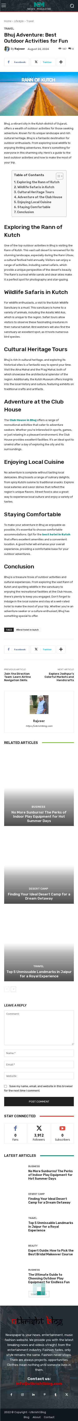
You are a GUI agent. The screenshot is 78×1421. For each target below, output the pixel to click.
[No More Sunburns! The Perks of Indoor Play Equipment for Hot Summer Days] (39, 787)
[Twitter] (67, 1395)
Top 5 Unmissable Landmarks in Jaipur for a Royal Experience (39, 974)
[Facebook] (11, 1395)
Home (7, 21)
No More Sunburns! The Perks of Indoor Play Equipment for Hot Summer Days (39, 816)
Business (38, 806)
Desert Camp (38, 888)
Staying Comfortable (33, 207)
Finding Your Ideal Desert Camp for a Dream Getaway (39, 896)
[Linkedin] (33, 1395)
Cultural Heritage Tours (35, 192)
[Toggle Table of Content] (57, 176)
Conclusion (25, 212)
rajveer (20, 48)
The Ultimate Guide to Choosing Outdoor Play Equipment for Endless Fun (49, 1278)
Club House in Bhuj (23, 420)
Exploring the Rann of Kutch (38, 182)
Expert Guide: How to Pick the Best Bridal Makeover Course (51, 1252)
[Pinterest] (45, 1395)
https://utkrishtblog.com (39, 726)
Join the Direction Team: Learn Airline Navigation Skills (17, 677)
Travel (30, 21)
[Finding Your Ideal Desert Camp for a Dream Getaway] (39, 865)
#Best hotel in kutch (27, 629)
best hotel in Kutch (56, 534)
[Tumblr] (56, 1395)
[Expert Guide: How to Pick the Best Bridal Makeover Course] (14, 1250)
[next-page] (13, 989)
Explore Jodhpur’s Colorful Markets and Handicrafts (59, 677)
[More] (61, 62)
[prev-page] (6, 989)
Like (15, 1126)
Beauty (32, 1246)
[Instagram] (22, 1395)
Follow (39, 1126)
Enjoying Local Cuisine (34, 202)
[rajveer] (7, 49)
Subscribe (62, 1126)
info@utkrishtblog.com (39, 1383)
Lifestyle (19, 21)
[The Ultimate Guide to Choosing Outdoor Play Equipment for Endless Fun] (14, 1276)
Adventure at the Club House (40, 197)
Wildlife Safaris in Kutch (35, 187)
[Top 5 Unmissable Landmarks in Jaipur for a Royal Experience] (39, 943)
